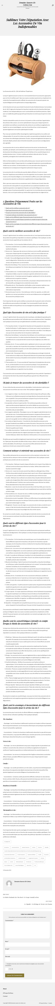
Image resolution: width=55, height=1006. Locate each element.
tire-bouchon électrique (39, 861)
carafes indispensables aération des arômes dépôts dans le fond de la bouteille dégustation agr (22, 851)
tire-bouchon (28, 861)
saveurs (5, 861)
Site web (7, 956)
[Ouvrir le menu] (2, 5)
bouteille (46, 847)
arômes (33, 847)
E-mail (7, 949)
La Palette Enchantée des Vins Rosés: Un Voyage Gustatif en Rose (21, 897)
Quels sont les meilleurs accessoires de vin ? (18, 208)
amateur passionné (25, 847)
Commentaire (9, 920)
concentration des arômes (9, 854)
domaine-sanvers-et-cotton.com (27, 3)
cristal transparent (21, 854)
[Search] (52, 5)
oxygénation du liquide (33, 858)
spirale (11, 861)
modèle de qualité (21, 858)
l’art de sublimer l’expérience (9, 858)
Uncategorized (7, 841)
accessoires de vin (15, 847)
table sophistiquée (19, 861)
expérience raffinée (31, 854)
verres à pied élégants (19, 865)
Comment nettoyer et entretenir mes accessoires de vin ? (21, 215)
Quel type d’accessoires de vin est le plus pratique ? (20, 210)
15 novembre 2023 (7, 870)
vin (35, 865)
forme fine (46, 854)
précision (42, 858)
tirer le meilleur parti (8, 865)
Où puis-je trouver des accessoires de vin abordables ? (20, 212)
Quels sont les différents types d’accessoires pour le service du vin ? (24, 217)
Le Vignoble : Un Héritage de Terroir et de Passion (38, 904)
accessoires (6, 847)
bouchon (40, 847)
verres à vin (29, 865)
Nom (7, 941)
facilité (39, 854)
